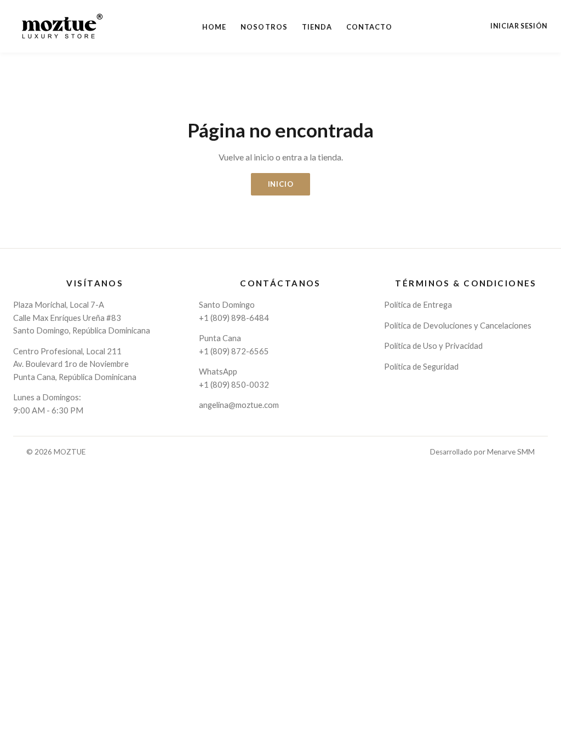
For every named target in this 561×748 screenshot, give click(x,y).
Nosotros (264, 26)
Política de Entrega (418, 304)
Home (214, 26)
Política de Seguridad (421, 366)
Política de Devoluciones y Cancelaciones (457, 325)
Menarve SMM (511, 451)
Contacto (369, 26)
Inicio (281, 184)
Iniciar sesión (519, 26)
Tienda (317, 26)
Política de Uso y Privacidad (433, 345)
